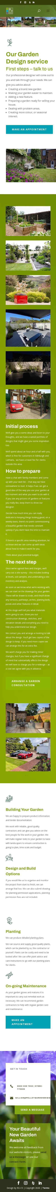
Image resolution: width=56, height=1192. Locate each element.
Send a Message (33, 1109)
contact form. (17, 1161)
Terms (45, 1187)
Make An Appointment (29, 129)
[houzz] (30, 3)
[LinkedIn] (34, 3)
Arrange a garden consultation (26, 683)
